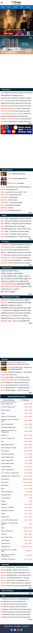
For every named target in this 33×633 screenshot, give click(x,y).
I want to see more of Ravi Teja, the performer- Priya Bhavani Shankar (16, 106)
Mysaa (3, 501)
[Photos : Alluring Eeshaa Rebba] (4, 174)
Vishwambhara (5, 498)
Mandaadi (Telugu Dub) (8, 427)
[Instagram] (18, 630)
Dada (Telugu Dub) (7, 537)
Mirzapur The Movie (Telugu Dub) (9, 420)
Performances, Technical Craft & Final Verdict (18, 363)
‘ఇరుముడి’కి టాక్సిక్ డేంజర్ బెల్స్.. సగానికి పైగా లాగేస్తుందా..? (15, 276)
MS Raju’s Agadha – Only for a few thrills (15, 390)
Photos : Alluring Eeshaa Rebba (16, 29)
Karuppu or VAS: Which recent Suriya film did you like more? (16, 609)
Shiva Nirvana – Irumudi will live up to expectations (14, 567)
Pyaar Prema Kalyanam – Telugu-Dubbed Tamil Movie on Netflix (16, 260)
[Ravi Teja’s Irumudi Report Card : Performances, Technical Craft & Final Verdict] (4, 363)
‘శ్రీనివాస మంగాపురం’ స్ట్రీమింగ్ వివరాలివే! (14, 315)
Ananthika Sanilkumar (11, 210)
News (9, 7)
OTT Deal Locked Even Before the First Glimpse (15, 250)
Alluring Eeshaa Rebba (16, 174)
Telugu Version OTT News (11, 297)
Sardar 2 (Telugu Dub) (8, 438)
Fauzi (2, 488)
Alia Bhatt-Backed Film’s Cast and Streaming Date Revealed (16, 244)
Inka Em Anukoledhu (7, 424)
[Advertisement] (16, 71)
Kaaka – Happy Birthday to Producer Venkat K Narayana (16, 218)
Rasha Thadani (9, 200)
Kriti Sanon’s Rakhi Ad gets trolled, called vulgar (14, 116)
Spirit (2, 528)
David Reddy (5, 479)
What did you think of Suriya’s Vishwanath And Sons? (15, 614)
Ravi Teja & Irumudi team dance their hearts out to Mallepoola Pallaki (15, 111)
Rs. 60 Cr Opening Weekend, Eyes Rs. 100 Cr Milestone (16, 119)
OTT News (5, 242)
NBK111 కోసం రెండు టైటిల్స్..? (8, 291)
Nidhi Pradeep (9, 197)
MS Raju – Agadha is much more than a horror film (15, 570)
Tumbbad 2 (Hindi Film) (8, 559)
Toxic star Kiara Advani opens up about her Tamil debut (16, 92)
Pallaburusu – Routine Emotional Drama (15, 382)
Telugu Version (7, 268)
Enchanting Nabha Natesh (17, 178)
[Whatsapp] (21, 630)
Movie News (6, 89)
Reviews (5, 359)
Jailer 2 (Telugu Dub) (7, 469)
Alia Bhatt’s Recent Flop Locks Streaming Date (16, 252)
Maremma (4, 435)
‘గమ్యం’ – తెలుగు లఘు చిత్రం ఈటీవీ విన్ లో (15, 321)
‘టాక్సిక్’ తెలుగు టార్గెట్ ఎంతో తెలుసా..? (10, 271)
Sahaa (3, 413)
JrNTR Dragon (5, 540)
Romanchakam (5, 410)
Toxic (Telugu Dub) (7, 404)
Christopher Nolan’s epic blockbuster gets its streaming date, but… (15, 258)
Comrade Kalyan (6, 466)
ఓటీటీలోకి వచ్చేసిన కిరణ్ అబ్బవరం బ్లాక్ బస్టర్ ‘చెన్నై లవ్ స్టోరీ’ (16, 308)
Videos (4, 215)
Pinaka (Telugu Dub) (7, 457)
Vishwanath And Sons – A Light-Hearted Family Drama (15, 385)
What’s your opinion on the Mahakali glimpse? (15, 599)
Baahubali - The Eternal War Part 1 (9, 523)
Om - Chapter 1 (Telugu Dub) (10, 473)
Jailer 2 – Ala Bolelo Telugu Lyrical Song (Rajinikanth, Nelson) (14, 234)
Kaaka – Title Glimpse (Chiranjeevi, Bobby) (15, 231)
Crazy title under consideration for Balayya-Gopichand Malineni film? (16, 98)
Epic (2, 441)
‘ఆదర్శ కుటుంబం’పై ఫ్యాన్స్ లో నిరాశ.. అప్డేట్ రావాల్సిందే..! (15, 281)
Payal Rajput (15, 183)
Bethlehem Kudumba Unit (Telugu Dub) (8, 431)
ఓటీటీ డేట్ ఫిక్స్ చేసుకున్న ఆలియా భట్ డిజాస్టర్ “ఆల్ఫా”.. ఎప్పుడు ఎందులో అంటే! (16, 302)
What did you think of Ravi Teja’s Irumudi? (14, 604)
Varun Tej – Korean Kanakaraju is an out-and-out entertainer (15, 572)
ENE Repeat (4, 485)
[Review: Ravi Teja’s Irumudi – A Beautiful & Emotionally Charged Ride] (4, 369)
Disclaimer (17, 626)
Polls (3, 596)
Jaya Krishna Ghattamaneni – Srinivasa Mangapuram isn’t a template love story (15, 578)
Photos (15, 7)
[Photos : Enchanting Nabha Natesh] (4, 179)
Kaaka (3, 513)
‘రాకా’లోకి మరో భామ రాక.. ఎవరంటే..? (10, 289)
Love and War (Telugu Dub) (9, 520)
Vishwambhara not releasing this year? (12, 95)
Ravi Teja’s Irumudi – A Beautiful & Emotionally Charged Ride (19, 368)
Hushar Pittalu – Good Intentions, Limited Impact (15, 377)
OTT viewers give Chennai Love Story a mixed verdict (16, 255)
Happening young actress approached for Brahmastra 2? (16, 103)
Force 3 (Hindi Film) (7, 531)
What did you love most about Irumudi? (13, 601)
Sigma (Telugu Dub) (7, 460)
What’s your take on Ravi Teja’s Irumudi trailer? (15, 617)
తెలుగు (28, 7)
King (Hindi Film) (6, 495)
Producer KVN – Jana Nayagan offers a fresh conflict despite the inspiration (15, 580)
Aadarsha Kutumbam (7, 454)
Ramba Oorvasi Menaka (8, 416)
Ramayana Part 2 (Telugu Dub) (8, 550)
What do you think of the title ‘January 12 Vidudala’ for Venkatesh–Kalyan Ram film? (14, 607)
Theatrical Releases (8, 400)
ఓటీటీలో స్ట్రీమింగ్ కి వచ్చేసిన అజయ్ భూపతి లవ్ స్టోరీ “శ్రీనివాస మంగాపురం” (16, 313)
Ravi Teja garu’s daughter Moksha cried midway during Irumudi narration (16, 121)
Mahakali (4, 504)
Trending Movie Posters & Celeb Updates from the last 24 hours (16, 187)
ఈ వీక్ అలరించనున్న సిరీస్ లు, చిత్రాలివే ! (15, 300)
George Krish (5, 517)
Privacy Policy (8, 626)
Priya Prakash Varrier (11, 195)
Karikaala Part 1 (6, 543)
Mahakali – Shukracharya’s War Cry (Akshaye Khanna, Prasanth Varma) (16, 223)
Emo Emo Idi (5, 482)
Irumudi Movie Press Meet (11, 205)
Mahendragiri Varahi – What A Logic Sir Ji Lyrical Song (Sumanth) (16, 229)
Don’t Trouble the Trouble (8, 447)
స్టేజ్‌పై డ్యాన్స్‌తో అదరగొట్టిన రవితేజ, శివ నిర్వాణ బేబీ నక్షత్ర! (15, 284)
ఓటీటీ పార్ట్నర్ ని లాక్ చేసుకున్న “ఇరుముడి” (11, 305)
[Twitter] (15, 630)
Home (3, 7)
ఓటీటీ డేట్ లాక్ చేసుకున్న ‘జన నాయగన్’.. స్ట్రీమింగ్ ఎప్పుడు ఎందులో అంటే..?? (15, 318)
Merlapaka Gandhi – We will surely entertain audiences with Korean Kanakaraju (16, 575)
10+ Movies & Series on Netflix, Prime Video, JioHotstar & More (15, 247)
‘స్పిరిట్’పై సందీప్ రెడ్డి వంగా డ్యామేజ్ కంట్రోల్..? (12, 273)
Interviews (5, 564)
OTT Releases (25, 400)
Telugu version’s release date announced (15, 108)
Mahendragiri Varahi (7, 444)
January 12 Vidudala (7, 507)
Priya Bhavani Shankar (12, 202)
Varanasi (3, 534)
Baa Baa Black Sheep (7, 463)
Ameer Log (8, 374)
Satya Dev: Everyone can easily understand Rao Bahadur (16, 585)
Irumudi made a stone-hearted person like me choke (16, 100)
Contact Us (25, 626)
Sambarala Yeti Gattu (7, 510)
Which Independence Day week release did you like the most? (16, 612)
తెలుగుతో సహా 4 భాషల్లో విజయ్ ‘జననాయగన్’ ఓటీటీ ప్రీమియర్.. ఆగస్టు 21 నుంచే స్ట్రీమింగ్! (15, 310)
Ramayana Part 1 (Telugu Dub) (10, 476)
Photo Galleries (7, 170)
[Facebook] (11, 630)
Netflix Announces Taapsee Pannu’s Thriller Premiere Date (15, 263)
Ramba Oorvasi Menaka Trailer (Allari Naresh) (16, 221)
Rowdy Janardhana (7, 491)
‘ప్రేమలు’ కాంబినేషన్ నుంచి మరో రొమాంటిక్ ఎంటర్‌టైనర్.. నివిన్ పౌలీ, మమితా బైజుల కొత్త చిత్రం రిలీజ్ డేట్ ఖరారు (16, 278)
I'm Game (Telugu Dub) (8, 407)
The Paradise (5, 451)
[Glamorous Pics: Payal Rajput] (4, 183)
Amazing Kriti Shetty (9, 189)
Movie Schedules (8, 591)
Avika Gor (7, 208)
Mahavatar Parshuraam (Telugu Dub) (8, 555)
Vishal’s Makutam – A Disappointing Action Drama (15, 388)
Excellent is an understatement (16, 113)
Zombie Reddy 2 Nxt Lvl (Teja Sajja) (13, 226)
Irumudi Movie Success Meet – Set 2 (14, 192)
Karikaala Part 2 (6, 546)
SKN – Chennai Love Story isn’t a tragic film (16, 583)
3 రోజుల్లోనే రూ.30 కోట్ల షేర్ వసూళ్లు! (16, 286)
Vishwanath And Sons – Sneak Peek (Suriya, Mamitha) (16, 236)
